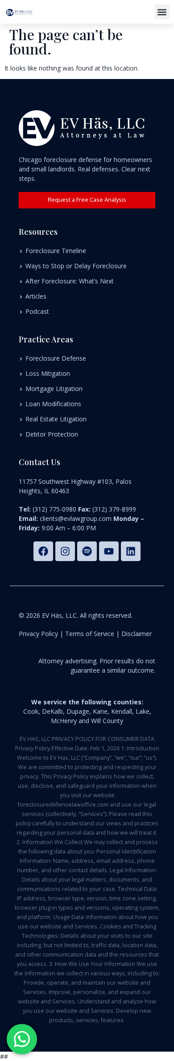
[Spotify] (87, 551)
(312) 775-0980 (54, 509)
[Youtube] (109, 551)
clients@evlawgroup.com (76, 518)
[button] (162, 11)
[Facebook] (43, 551)
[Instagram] (65, 551)
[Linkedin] (131, 551)
